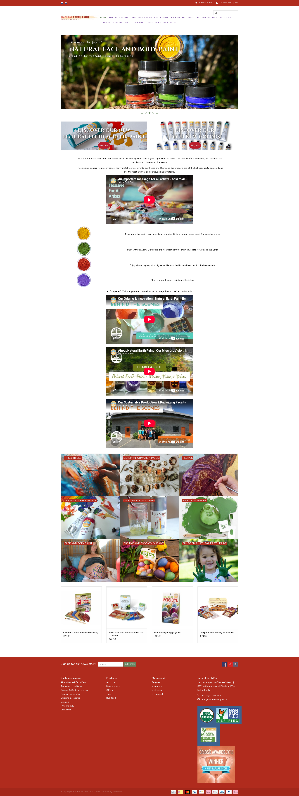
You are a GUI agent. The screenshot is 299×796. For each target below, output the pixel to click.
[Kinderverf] (149, 72)
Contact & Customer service (74, 690)
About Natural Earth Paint (73, 682)
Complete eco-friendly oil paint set (217, 632)
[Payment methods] (173, 792)
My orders (157, 686)
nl (62, 3)
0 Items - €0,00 (206, 3)
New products (113, 686)
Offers (109, 690)
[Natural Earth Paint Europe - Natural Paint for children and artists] (80, 17)
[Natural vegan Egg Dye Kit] (172, 607)
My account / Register (228, 3)
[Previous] (67, 72)
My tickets (157, 690)
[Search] (214, 13)
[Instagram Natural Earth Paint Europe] (235, 664)
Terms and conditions (71, 686)
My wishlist (157, 694)
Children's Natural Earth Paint (149, 17)
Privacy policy (67, 705)
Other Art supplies (111, 22)
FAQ (166, 22)
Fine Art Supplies (118, 17)
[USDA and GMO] (217, 715)
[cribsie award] (217, 764)
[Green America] (217, 735)
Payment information (71, 694)
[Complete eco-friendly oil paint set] (217, 607)
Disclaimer (66, 709)
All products (112, 682)
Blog (173, 22)
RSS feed (111, 697)
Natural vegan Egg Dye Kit (167, 632)
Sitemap (65, 701)
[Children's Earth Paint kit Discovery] (81, 607)
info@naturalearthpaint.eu (215, 699)
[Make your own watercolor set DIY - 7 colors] (126, 607)
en (66, 3)
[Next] (232, 72)
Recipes (139, 22)
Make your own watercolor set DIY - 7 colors (126, 634)
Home (103, 17)
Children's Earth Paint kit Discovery (80, 632)
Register (156, 682)
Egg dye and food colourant (214, 17)
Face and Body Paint (183, 17)
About (129, 22)
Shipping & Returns (70, 697)
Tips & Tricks (153, 22)
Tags (108, 694)
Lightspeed (117, 792)
